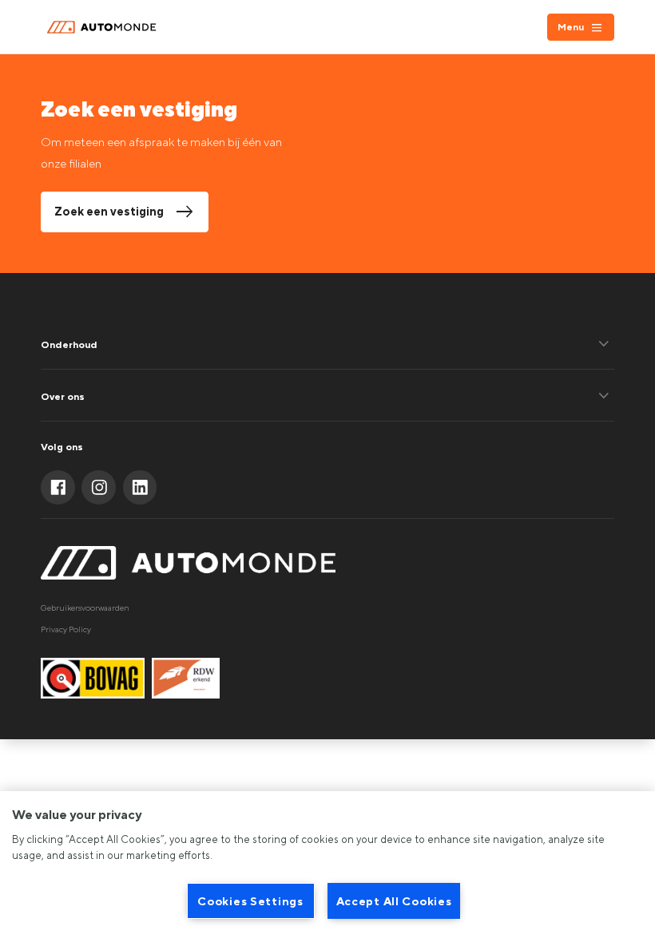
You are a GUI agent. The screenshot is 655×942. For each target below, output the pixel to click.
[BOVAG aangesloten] (93, 678)
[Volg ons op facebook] (58, 487)
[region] (327, 866)
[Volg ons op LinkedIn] (140, 487)
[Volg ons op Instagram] (98, 487)
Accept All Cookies (394, 901)
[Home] (104, 27)
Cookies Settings (250, 901)
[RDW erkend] (186, 678)
